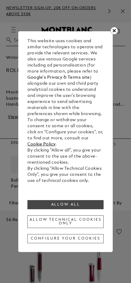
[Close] (114, 30)
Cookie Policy (41, 144)
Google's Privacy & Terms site (58, 78)
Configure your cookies (65, 238)
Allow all (65, 204)
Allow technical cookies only (65, 221)
